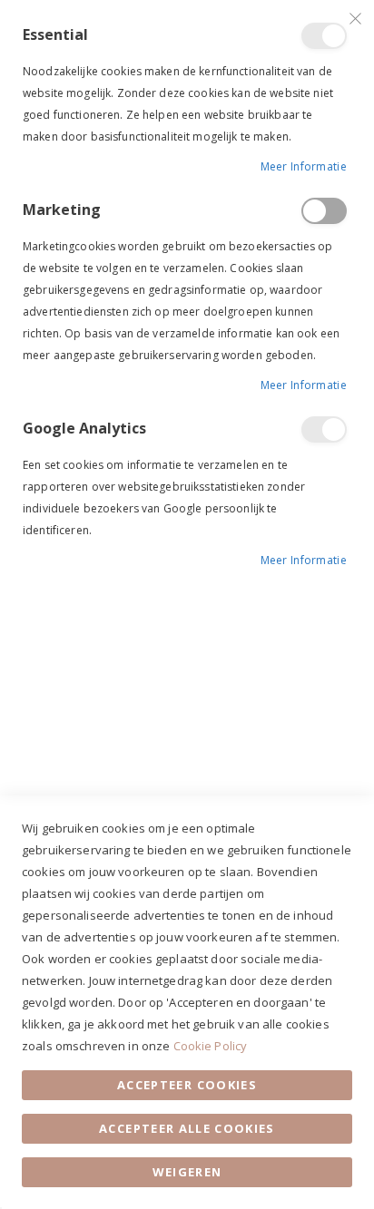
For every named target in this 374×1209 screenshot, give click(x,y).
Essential (324, 36)
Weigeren (187, 1172)
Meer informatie (304, 166)
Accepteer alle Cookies (187, 1128)
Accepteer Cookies (187, 1085)
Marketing (324, 211)
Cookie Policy (210, 1046)
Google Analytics (324, 429)
